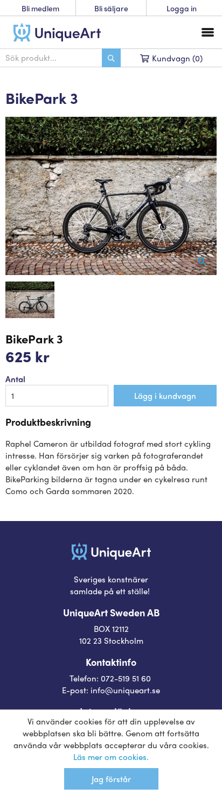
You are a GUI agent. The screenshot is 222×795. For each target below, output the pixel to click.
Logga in (181, 8)
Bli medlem (40, 8)
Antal (15, 379)
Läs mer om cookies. (111, 757)
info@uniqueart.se (125, 690)
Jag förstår (111, 779)
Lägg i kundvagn (165, 396)
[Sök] (111, 57)
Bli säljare (111, 8)
